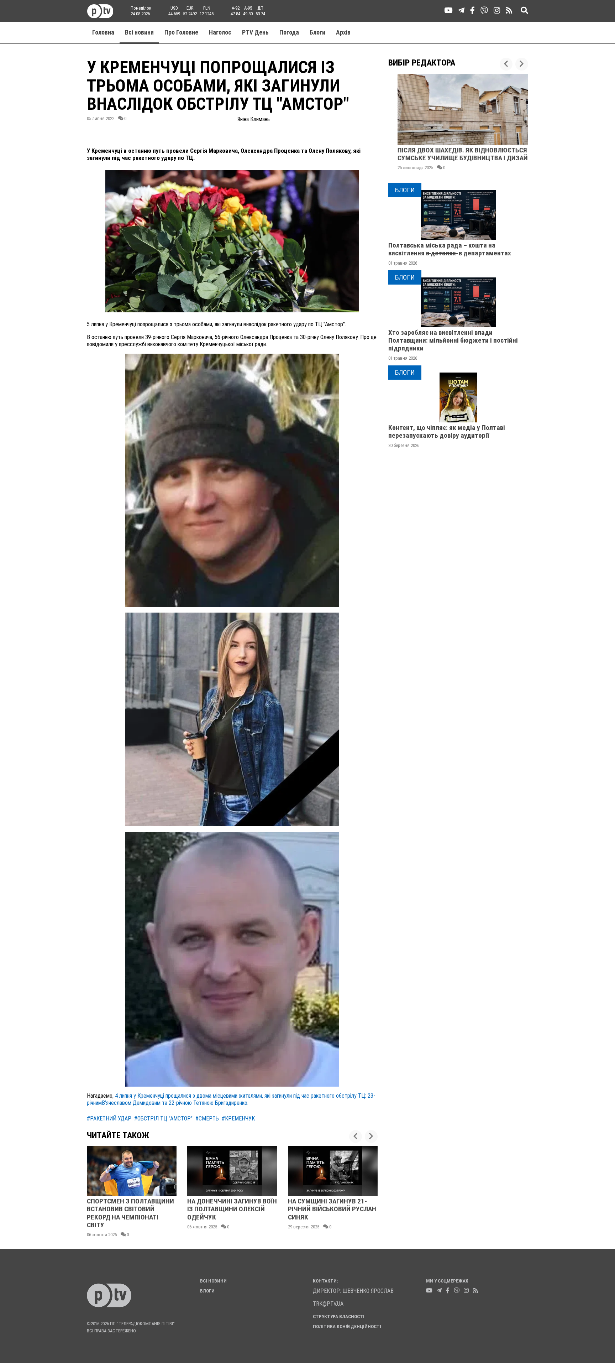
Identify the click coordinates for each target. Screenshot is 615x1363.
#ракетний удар (109, 1118)
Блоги (317, 32)
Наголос (220, 32)
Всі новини (139, 32)
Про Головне (181, 32)
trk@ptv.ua (328, 1303)
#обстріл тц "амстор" (163, 1118)
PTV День (255, 32)
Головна (103, 32)
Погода (289, 32)
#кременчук (238, 1118)
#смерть (207, 1118)
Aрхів (343, 32)
